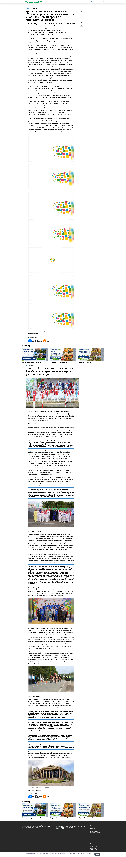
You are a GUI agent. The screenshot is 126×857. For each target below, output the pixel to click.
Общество (28, 8)
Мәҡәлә (24, 4)
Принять (97, 854)
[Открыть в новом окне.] (31, 340)
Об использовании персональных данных (30, 827)
